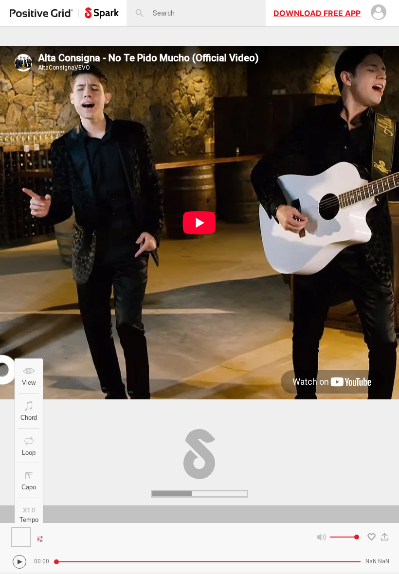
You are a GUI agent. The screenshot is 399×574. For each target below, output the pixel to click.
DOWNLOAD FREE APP (317, 13)
